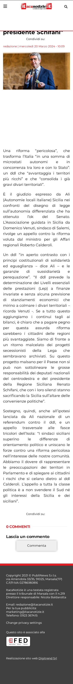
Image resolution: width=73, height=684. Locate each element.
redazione (10, 46)
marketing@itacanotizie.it (25, 612)
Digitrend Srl (48, 658)
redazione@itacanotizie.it (34, 604)
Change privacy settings (24, 623)
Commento (14, 551)
